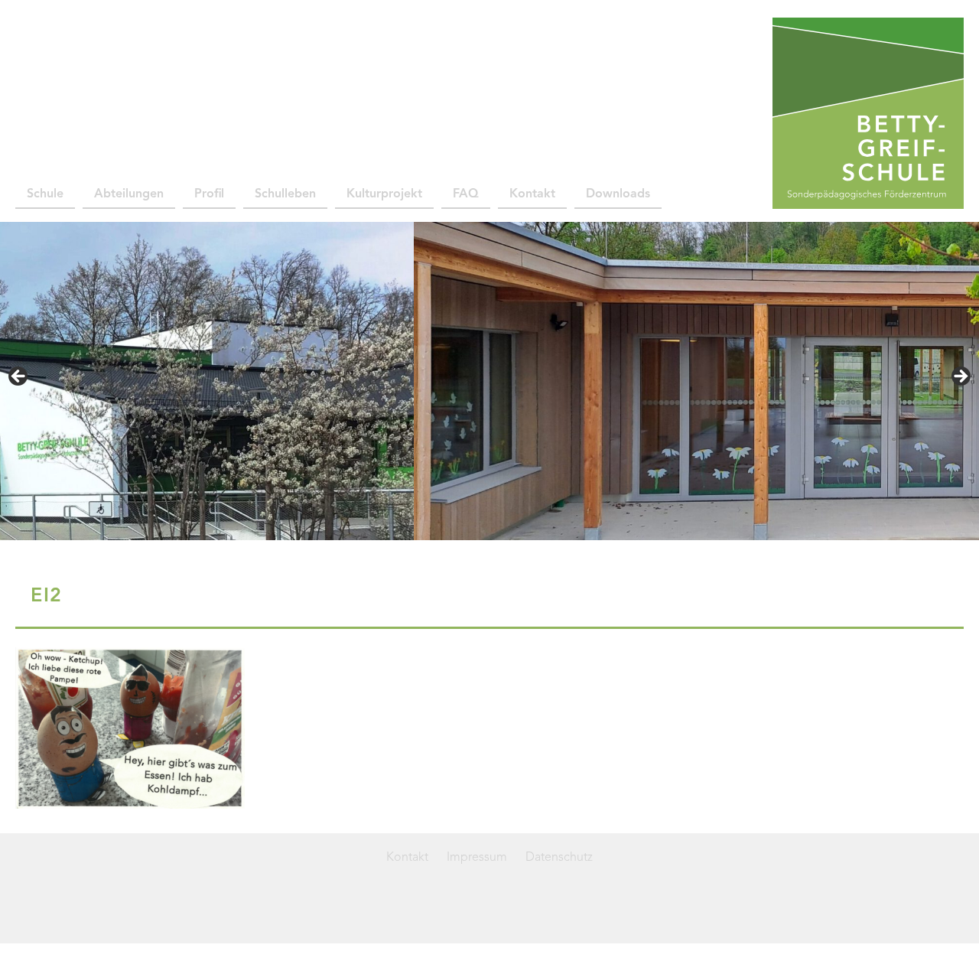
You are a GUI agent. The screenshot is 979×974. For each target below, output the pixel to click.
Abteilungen (129, 194)
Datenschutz (559, 858)
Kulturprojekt (384, 194)
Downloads (618, 194)
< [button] (19, 377)
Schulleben (285, 194)
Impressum (477, 858)
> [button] (959, 377)
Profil (209, 194)
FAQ (466, 194)
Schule (45, 194)
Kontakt (532, 194)
